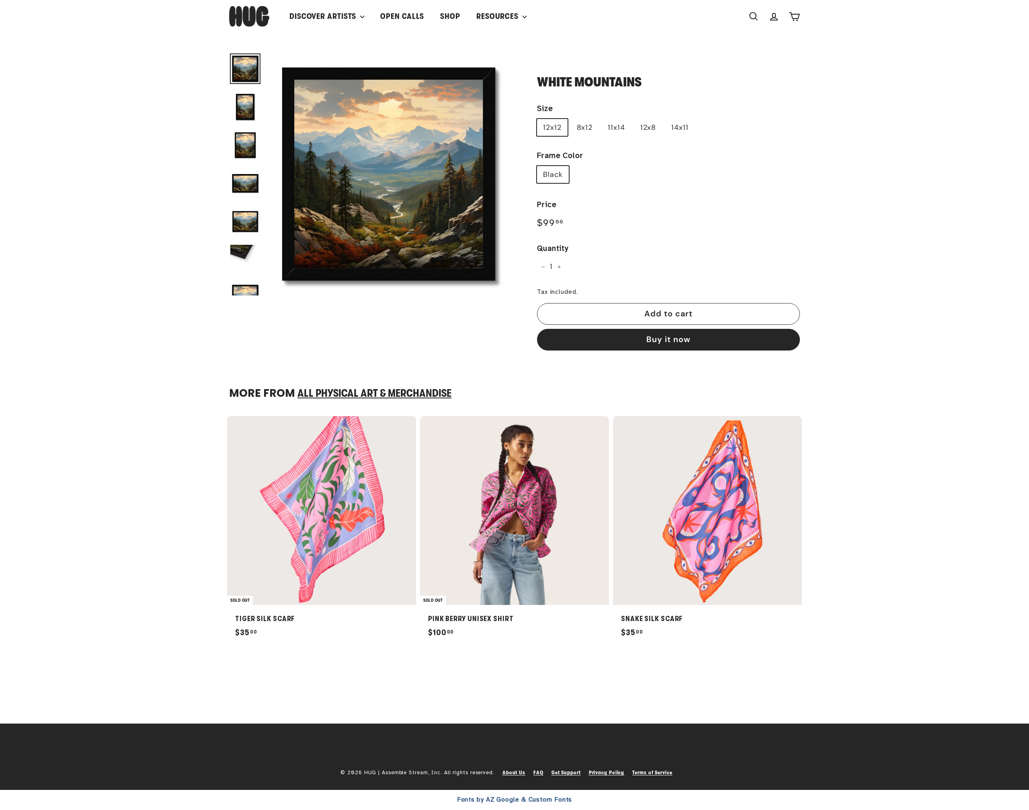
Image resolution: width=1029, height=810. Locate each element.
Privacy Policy (607, 772)
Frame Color (560, 155)
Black (553, 174)
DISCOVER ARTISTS (323, 16)
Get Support (566, 772)
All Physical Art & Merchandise (374, 393)
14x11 (680, 127)
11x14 (616, 127)
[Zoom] (388, 174)
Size (545, 108)
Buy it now (668, 339)
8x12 (585, 127)
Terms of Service (652, 772)
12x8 (648, 127)
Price (547, 204)
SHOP (450, 16)
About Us (513, 772)
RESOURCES (498, 16)
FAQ (538, 772)
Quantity (552, 248)
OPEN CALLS (402, 16)
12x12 (552, 127)
